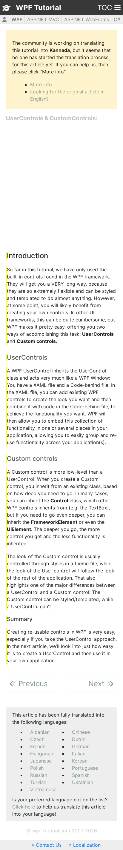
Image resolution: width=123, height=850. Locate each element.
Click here (23, 807)
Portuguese (85, 768)
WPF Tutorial (38, 7)
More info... (43, 84)
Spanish (81, 775)
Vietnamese (43, 789)
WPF (16, 19)
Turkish (38, 782)
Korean (79, 761)
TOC (104, 7)
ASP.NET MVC (43, 19)
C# (117, 19)
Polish (37, 768)
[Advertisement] (61, 187)
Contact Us (48, 845)
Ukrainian (82, 782)
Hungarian (41, 754)
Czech (37, 739)
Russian (38, 775)
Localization (87, 845)
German (81, 746)
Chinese (81, 732)
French (37, 746)
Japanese (41, 761)
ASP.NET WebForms (86, 19)
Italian (78, 754)
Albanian (40, 732)
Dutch (78, 739)
